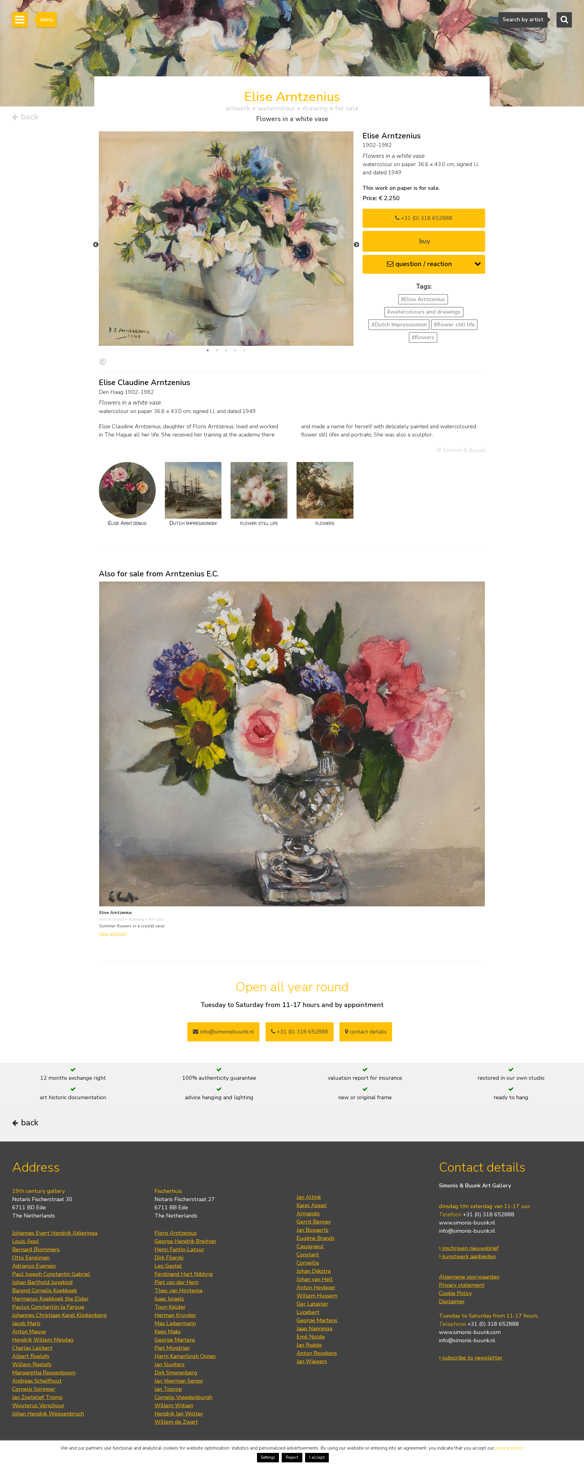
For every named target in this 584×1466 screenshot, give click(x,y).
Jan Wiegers (312, 1361)
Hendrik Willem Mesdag (43, 1339)
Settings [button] (268, 1457)
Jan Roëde (309, 1345)
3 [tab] (226, 350)
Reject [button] (292, 1457)
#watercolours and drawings (424, 311)
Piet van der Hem (177, 1282)
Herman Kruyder (175, 1315)
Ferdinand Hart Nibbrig (184, 1274)
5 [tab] (244, 350)
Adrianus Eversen (34, 1266)
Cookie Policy (455, 1293)
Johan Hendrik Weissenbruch (48, 1413)
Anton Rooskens (317, 1353)
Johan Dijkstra (314, 1271)
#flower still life (454, 324)
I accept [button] (317, 1457)
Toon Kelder (170, 1307)
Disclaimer (452, 1301)
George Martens (175, 1339)
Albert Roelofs (30, 1356)
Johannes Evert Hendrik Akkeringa (54, 1233)
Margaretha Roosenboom (43, 1372)
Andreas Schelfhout (37, 1380)
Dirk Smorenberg (176, 1372)
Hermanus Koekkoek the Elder (50, 1298)
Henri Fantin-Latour (179, 1249)
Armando (308, 1213)
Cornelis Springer (33, 1389)
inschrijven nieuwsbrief (470, 1248)
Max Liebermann (175, 1323)
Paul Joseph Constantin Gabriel (51, 1274)
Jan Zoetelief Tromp (37, 1397)
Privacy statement (462, 1285)
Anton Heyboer (316, 1287)
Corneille (308, 1262)
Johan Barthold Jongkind (42, 1282)
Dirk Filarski (169, 1257)
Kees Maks (168, 1331)
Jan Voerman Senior (179, 1380)
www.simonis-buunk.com (470, 1332)
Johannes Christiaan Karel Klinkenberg (59, 1315)
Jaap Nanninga (314, 1328)
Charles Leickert (32, 1348)
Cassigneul (310, 1246)
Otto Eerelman (31, 1257)
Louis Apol (25, 1241)
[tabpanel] (226, 238)
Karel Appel (312, 1205)
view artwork (112, 933)
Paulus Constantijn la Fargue (48, 1307)
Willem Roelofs (31, 1364)
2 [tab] (217, 350)
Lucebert (308, 1312)
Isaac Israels (169, 1298)
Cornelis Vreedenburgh (183, 1397)
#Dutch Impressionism (399, 324)
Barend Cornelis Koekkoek (44, 1290)
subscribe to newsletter (471, 1357)
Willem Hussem (317, 1295)
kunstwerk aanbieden (468, 1256)
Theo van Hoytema (178, 1290)
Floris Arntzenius (176, 1233)
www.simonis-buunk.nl (467, 1222)
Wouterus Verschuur (38, 1405)
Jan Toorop (168, 1389)
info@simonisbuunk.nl (226, 1031)
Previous (96, 245)
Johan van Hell (315, 1279)
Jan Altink (309, 1197)
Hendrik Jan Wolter (179, 1413)
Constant (308, 1254)
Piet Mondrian (172, 1348)
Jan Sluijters (170, 1364)
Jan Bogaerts (312, 1230)
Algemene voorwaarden (469, 1276)
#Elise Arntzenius (423, 299)
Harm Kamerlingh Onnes (185, 1356)
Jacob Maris (26, 1323)
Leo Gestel (168, 1266)
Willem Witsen (174, 1405)
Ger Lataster (312, 1304)
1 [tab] (208, 350)
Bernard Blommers (36, 1249)
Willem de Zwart (176, 1422)
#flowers (423, 337)
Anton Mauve (29, 1331)
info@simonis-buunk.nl (467, 1231)
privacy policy (509, 1448)
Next (356, 245)
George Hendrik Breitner (186, 1241)
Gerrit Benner (314, 1221)
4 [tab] (235, 350)
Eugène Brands (316, 1238)
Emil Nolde (311, 1336)
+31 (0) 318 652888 (425, 218)
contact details (367, 1031)
